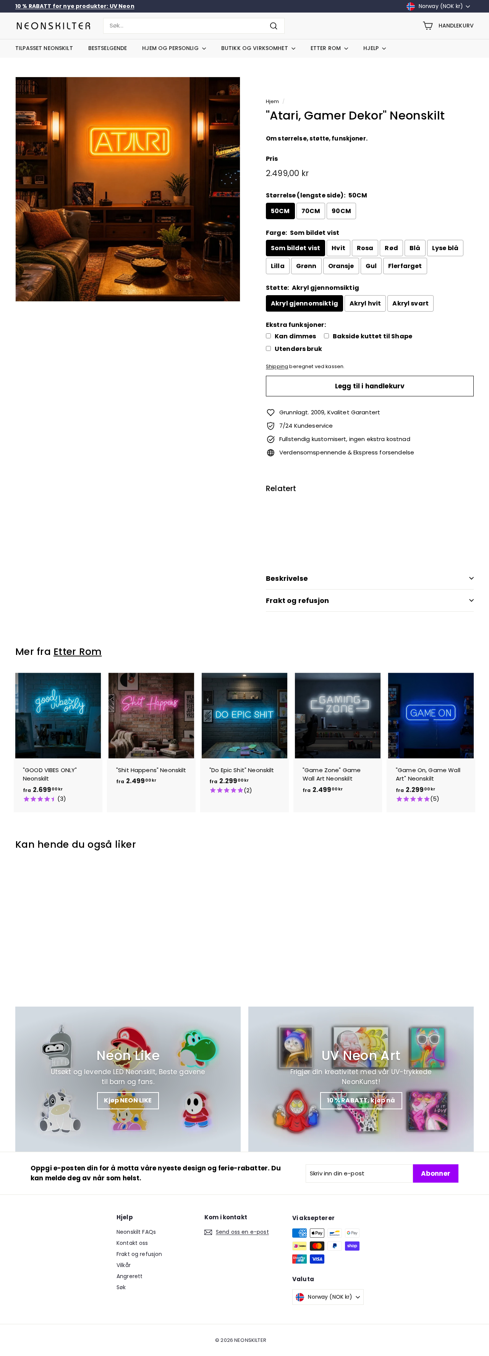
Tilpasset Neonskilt (44, 48)
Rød (391, 248)
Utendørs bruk (298, 349)
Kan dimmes (295, 336)
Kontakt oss (132, 1243)
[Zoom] (128, 189)
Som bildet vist (295, 248)
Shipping (277, 366)
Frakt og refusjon (297, 600)
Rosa (365, 248)
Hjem (272, 101)
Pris (272, 158)
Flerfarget (405, 266)
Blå (415, 248)
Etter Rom (326, 48)
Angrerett (129, 1276)
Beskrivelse (287, 578)
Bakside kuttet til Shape (373, 336)
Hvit (338, 248)
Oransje (341, 266)
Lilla (278, 266)
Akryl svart (410, 303)
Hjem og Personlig (171, 48)
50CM (280, 211)
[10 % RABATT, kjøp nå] (361, 1079)
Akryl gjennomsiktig (304, 303)
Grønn (306, 266)
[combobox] (194, 26)
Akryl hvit (365, 303)
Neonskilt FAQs (136, 1232)
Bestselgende (107, 48)
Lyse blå (445, 248)
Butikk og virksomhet (255, 48)
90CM (341, 211)
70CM (311, 211)
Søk (121, 1287)
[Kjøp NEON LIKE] (128, 1079)
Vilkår (124, 1265)
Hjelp (371, 48)
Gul (371, 266)
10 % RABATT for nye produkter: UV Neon (74, 6)
